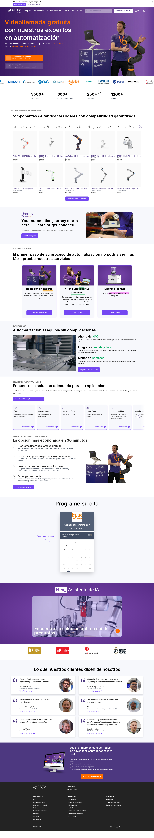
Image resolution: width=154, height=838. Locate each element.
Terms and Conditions (113, 805)
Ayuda (79, 11)
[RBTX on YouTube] (114, 826)
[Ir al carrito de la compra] (144, 11)
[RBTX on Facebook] (120, 826)
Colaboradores (72, 805)
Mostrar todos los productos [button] (77, 199)
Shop (26, 11)
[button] (16, 126)
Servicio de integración (75, 814)
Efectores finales (39, 802)
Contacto (70, 808)
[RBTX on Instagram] (117, 826)
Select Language (19, 4)
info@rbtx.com (72, 789)
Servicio (36, 816)
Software (36, 814)
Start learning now (30, 236)
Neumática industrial (40, 811)
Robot (35, 799)
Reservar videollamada (23, 487)
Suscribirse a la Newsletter (76, 811)
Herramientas (53, 11)
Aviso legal (109, 799)
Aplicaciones (39, 11)
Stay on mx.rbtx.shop (34, 4)
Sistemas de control (40, 805)
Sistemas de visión (39, 808)
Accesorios (37, 819)
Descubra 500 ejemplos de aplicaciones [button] (28, 399)
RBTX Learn (71, 816)
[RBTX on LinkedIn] (111, 826)
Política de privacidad (113, 802)
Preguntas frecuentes (74, 802)
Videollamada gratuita (123, 11)
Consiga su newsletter (92, 776)
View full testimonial (26, 691)
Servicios (67, 11)
